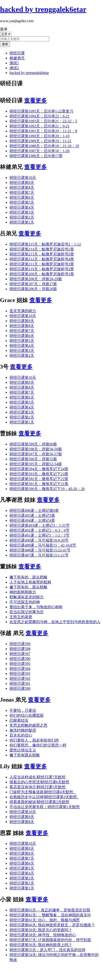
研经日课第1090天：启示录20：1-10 (39, 136)
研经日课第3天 (21, 212)
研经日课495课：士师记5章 (32, 515)
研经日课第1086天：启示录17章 (36, 156)
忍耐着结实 (18, 720)
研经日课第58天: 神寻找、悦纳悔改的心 (42, 935)
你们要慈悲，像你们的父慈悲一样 (37, 745)
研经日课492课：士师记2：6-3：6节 (39, 530)
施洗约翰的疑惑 (22, 730)
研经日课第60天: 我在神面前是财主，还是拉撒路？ (52, 925)
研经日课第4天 (21, 207)
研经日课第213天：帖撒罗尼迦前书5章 (41, 254)
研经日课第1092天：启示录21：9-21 (39, 126)
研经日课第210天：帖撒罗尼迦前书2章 (41, 269)
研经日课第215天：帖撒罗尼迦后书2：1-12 (45, 244)
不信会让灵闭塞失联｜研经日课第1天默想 (44, 807)
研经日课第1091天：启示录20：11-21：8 (43, 131)
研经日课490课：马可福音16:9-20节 (39, 540)
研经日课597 (19, 654)
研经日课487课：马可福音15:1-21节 (39, 555)
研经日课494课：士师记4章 (32, 520)
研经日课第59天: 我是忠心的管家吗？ (40, 930)
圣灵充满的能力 (22, 311)
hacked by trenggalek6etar (29, 73)
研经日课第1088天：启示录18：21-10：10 (44, 146)
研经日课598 (19, 649)
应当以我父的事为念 (26, 612)
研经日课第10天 (22, 178)
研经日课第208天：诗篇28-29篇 (35, 279)
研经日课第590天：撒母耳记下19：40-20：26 (47, 489)
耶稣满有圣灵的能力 (26, 597)
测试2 (14, 68)
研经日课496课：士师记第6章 (34, 511)
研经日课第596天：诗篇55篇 (33, 459)
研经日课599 (19, 644)
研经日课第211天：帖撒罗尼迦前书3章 (41, 264)
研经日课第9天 (21, 183)
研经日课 (17, 53)
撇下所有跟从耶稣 (24, 755)
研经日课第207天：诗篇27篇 (33, 284)
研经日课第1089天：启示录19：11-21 (40, 141)
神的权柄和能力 (22, 592)
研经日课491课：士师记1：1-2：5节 (39, 535)
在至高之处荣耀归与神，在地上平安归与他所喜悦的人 (55, 622)
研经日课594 (19, 669)
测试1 (14, 63)
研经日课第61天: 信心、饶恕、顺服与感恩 (44, 920)
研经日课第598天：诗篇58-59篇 (35, 449)
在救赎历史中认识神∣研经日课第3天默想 (44, 797)
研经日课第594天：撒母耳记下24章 (38, 469)
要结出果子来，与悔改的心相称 (36, 607)
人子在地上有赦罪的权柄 (30, 582)
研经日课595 (19, 664)
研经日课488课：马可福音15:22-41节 (39, 550)
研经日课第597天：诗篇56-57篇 (35, 454)
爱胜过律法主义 (22, 750)
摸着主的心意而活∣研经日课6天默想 (39, 782)
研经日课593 (19, 674)
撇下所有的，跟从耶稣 (28, 577)
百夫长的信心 (20, 735)
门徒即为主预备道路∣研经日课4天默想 (42, 792)
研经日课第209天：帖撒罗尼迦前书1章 (41, 274)
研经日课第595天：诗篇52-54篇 (35, 464)
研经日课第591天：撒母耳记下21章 (38, 484)
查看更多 (35, 100)
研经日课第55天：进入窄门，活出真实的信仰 (47, 950)
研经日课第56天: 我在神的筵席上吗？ (40, 945)
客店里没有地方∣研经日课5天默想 (37, 787)
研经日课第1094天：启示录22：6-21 (39, 116)
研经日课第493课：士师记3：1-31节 (39, 525)
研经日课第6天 (21, 197)
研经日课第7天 (21, 192)
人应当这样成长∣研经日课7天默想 (37, 777)
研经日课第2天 (21, 217)
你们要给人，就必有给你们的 (34, 740)
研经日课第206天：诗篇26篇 (33, 289)
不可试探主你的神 (24, 602)
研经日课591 (19, 683)
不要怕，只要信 (22, 710)
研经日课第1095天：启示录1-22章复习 (41, 111)
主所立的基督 (20, 617)
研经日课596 (19, 659)
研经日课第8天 (21, 187)
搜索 (5, 44)
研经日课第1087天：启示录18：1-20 (39, 151)
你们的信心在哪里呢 (26, 715)
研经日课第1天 (21, 222)
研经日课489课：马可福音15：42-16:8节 (42, 545)
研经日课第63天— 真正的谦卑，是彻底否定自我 (49, 910)
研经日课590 (19, 688)
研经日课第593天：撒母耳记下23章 (38, 474)
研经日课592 (19, 679)
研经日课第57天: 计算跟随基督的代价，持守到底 (50, 940)
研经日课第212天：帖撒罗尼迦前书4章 (41, 259)
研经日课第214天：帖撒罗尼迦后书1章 (41, 249)
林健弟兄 (17, 58)
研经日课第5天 (21, 202)
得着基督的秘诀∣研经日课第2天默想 (39, 802)
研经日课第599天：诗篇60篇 (33, 444)
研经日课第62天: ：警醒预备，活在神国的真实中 (50, 915)
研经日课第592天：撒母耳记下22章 (38, 479)
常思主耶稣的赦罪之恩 (28, 725)
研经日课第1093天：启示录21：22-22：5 (43, 121)
